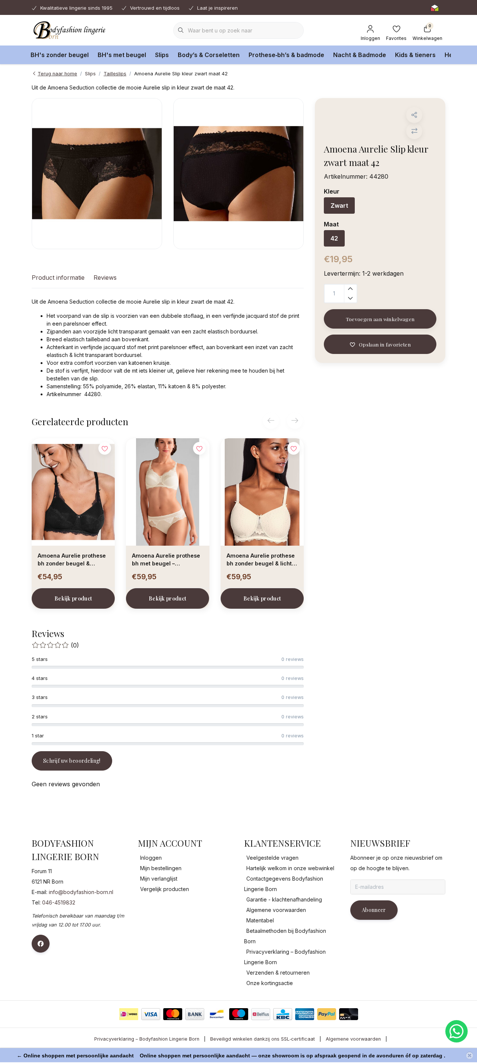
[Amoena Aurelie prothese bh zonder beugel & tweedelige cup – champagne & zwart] (73, 491)
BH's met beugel (122, 55)
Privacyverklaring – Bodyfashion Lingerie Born (146, 1039)
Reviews (105, 277)
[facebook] (41, 944)
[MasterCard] (172, 1014)
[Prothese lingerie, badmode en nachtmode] (68, 30)
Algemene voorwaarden (353, 1039)
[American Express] (304, 1014)
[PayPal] (326, 1014)
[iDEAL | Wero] (128, 1014)
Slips (162, 55)
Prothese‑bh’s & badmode (286, 55)
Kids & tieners (415, 55)
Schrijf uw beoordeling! (72, 760)
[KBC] (282, 1014)
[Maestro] (238, 1014)
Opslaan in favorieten (385, 344)
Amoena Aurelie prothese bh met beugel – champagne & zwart (166, 561)
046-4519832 (58, 902)
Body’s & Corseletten (209, 55)
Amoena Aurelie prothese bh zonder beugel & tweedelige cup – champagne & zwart (72, 561)
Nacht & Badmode (359, 55)
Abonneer (374, 909)
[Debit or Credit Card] (348, 1014)
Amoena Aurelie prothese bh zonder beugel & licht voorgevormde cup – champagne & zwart (261, 561)
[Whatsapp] (456, 1031)
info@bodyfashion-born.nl (81, 892)
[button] (414, 115)
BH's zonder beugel (60, 55)
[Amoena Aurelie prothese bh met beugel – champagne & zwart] (167, 491)
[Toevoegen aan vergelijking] (414, 131)
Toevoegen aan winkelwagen (380, 319)
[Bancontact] (216, 1014)
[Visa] (150, 1014)
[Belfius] (260, 1014)
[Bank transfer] (194, 1014)
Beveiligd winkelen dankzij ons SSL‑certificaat (262, 1039)
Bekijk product (73, 598)
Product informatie (58, 277)
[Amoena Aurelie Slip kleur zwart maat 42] (97, 173)
